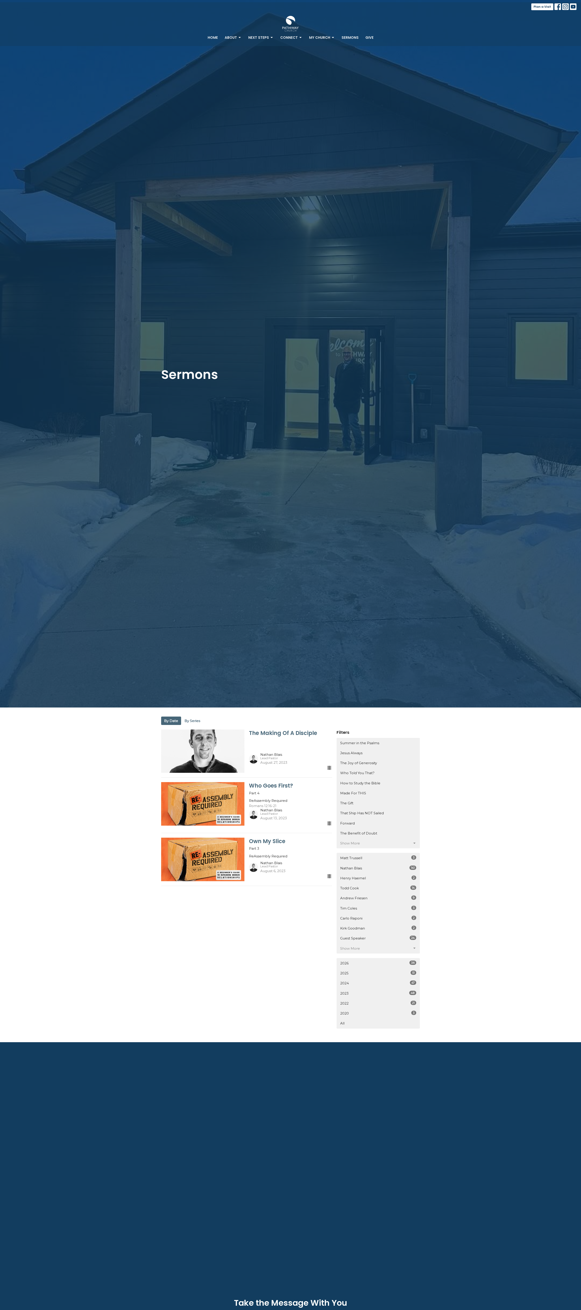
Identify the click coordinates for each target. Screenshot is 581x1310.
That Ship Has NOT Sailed (362, 813)
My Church (319, 37)
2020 (377, 1013)
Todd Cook (377, 888)
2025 (377, 973)
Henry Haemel (377, 878)
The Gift (346, 803)
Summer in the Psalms (359, 743)
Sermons (350, 37)
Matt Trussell (377, 858)
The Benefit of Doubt (358, 833)
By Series (192, 721)
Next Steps (258, 37)
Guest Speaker (377, 938)
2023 (377, 993)
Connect (289, 37)
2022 (377, 1003)
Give (369, 37)
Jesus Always (351, 753)
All (342, 1023)
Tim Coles (377, 908)
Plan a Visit (542, 7)
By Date (171, 721)
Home (213, 37)
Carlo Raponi (377, 918)
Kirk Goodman (377, 928)
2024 (377, 983)
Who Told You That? (357, 773)
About (231, 37)
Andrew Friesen (377, 898)
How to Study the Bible (360, 783)
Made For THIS (353, 793)
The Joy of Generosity (358, 763)
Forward (347, 823)
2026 (377, 963)
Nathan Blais (377, 868)
